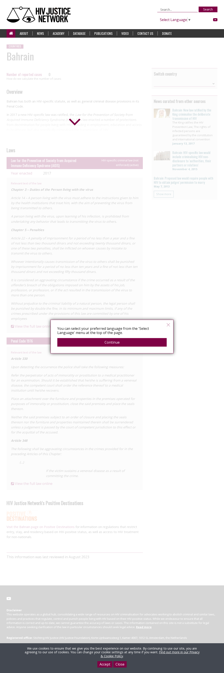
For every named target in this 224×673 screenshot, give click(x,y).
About (24, 33)
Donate (167, 33)
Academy (58, 33)
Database (79, 33)
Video (125, 33)
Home (11, 33)
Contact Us (145, 33)
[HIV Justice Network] (40, 15)
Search (208, 9)
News (40, 33)
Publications (103, 33)
